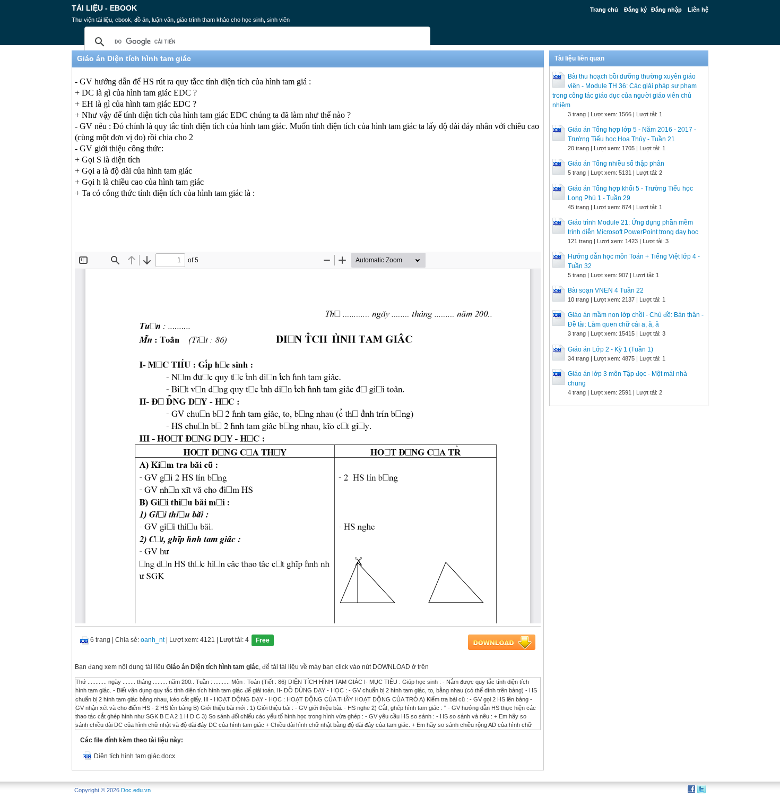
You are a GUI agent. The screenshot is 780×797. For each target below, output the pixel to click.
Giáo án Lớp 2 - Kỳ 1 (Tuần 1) (610, 349)
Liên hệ (698, 9)
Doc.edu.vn (136, 790)
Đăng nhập (666, 9)
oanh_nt (152, 640)
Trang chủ (604, 9)
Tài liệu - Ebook (104, 8)
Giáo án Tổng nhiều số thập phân (616, 163)
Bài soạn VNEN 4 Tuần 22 (606, 290)
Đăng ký (635, 9)
